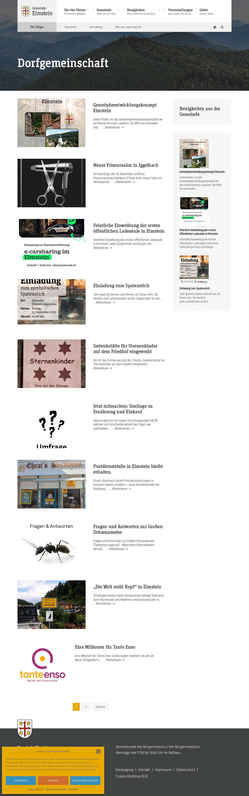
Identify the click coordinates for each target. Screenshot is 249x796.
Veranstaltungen (180, 11)
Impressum (73, 789)
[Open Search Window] (222, 27)
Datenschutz (185, 770)
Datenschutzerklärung (56, 789)
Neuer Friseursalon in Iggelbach (125, 165)
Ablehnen (53, 780)
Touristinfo (70, 27)
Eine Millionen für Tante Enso (105, 647)
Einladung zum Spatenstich (121, 285)
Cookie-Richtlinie (36, 789)
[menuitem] (78, 11)
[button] (98, 751)
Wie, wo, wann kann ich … (129, 27)
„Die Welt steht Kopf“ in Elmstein (127, 587)
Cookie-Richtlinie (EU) (132, 776)
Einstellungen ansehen (85, 780)
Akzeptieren (21, 780)
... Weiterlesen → (113, 127)
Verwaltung (96, 27)
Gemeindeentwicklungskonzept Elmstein (202, 171)
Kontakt (144, 770)
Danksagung (124, 770)
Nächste (100, 706)
